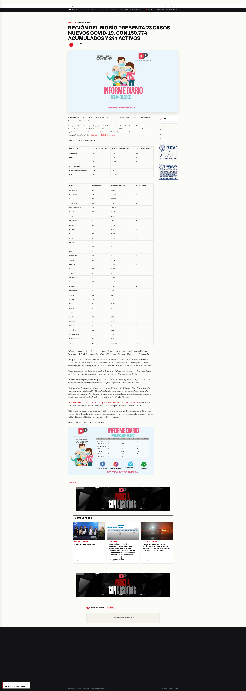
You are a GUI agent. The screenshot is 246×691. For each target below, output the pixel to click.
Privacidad (164, 688)
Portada (105, 15)
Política (127, 667)
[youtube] (76, 667)
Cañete (98, 661)
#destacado (72, 482)
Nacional (127, 661)
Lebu (97, 677)
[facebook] (68, 667)
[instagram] (73, 667)
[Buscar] (176, 15)
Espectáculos (129, 677)
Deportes (128, 664)
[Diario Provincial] (76, 15)
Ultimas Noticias (142, 15)
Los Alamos (99, 667)
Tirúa (98, 671)
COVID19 (71, 22)
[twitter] (71, 667)
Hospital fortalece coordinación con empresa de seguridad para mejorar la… (102, 2)
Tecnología (128, 674)
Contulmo (99, 680)
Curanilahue (100, 664)
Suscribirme (170, 639)
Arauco (98, 674)
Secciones (128, 15)
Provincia (116, 15)
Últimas (176, 688)
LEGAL (154, 15)
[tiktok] (78, 667)
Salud (126, 671)
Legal (170, 688)
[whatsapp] (80, 667)
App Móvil (160, 668)
